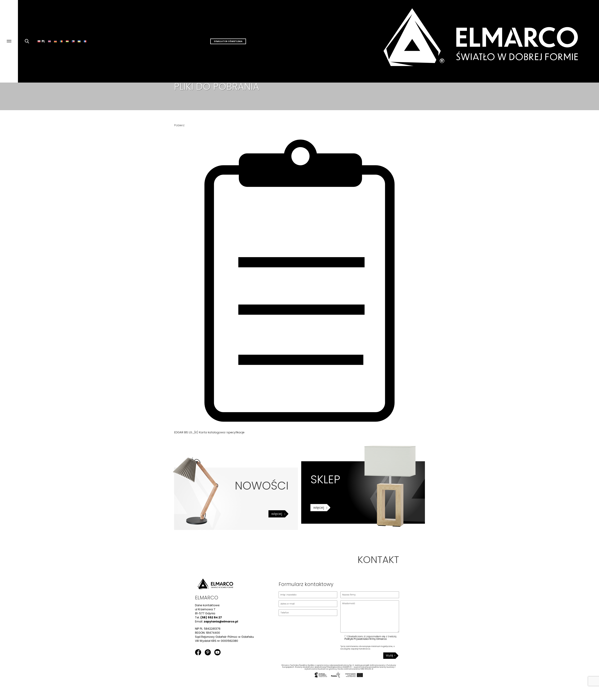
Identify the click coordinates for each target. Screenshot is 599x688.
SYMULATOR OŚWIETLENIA (228, 41)
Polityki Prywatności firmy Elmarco (365, 639)
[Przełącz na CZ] (73, 41)
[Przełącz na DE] (55, 41)
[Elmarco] (483, 41)
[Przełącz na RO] (61, 41)
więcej (276, 513)
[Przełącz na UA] (79, 41)
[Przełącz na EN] (49, 41)
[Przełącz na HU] (67, 41)
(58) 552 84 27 (211, 617)
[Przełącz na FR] (85, 41)
